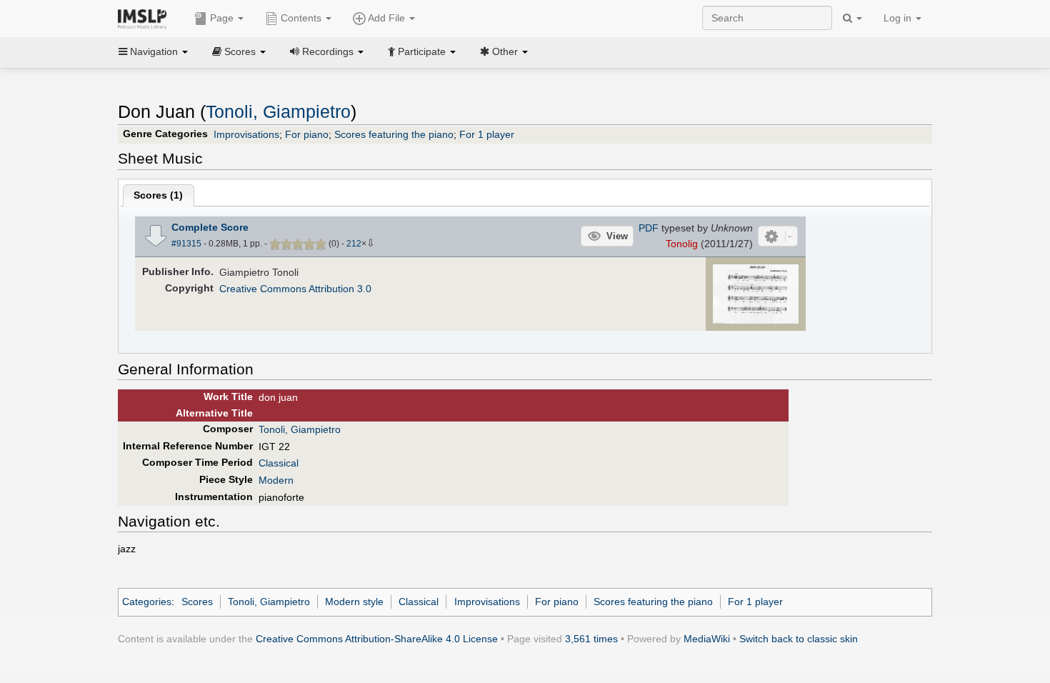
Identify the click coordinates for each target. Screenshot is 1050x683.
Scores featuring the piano (394, 134)
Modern (276, 480)
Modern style (354, 601)
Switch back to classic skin (798, 638)
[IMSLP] (145, 18)
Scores (197, 601)
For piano (307, 134)
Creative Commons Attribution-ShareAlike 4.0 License (377, 638)
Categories (146, 601)
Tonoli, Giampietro (278, 111)
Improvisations (246, 134)
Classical (279, 463)
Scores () (158, 195)
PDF (649, 228)
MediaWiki (707, 638)
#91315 (186, 244)
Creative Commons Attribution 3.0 (295, 288)
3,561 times (591, 638)
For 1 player (486, 134)
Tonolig (682, 243)
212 (353, 244)
